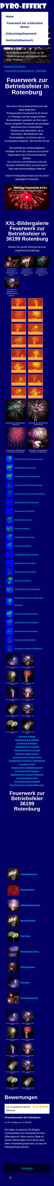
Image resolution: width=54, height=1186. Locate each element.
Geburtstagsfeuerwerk (21, 33)
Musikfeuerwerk (27, 890)
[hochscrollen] (10, 1178)
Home (10, 16)
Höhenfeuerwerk (27, 967)
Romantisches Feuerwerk (31, 951)
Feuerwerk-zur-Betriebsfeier (19, 71)
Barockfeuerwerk (27, 921)
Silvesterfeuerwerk (28, 874)
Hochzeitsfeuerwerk (19, 40)
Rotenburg (41, 71)
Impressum (27, 1168)
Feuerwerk (25, 982)
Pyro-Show (25, 936)
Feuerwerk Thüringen (15, 66)
